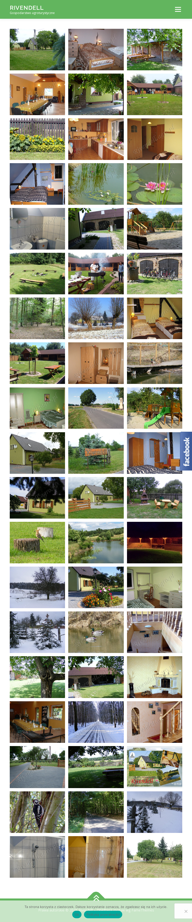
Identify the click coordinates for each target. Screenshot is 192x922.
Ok (77, 914)
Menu (178, 9)
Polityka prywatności (103, 914)
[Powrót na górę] (96, 898)
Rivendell (27, 7)
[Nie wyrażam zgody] (185, 911)
